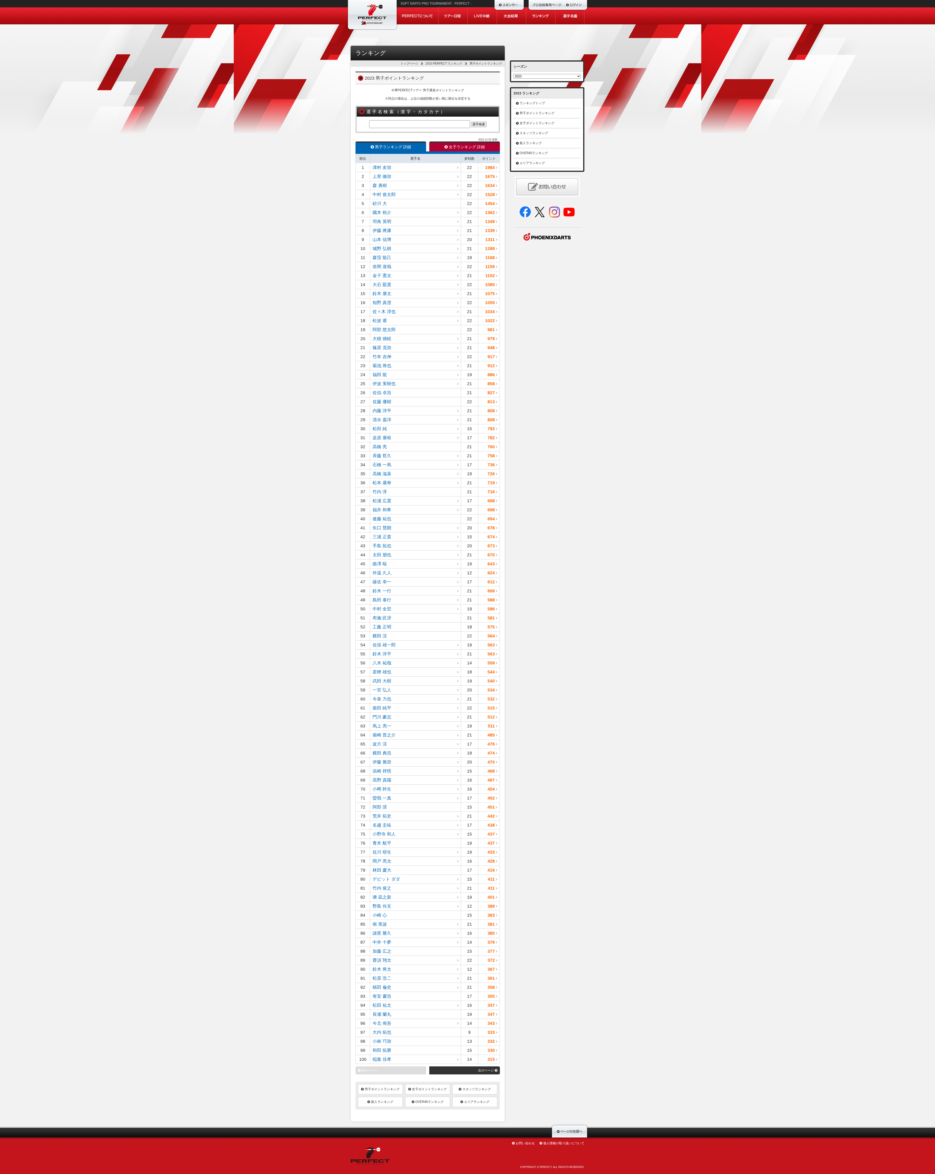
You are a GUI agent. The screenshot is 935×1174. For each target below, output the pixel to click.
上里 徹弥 (382, 176)
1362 (490, 212)
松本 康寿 (382, 482)
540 (491, 681)
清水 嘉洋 (382, 419)
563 (491, 645)
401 (491, 897)
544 (491, 672)
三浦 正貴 (382, 536)
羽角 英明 (382, 221)
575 (491, 626)
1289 (490, 248)
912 (491, 365)
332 (491, 1041)
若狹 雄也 (382, 672)
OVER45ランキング (429, 1102)
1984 (490, 167)
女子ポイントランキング (429, 1089)
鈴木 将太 (382, 969)
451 (491, 807)
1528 (490, 194)
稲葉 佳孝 (382, 1059)
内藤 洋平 (382, 410)
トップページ (409, 63)
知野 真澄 (382, 302)
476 (491, 744)
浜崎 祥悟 (382, 771)
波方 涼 (380, 744)
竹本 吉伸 (382, 356)
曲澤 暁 (380, 563)
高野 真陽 (382, 780)
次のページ (486, 1070)
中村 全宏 (382, 608)
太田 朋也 (382, 554)
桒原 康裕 (382, 437)
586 (491, 608)
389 (491, 906)
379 (491, 942)
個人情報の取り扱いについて (563, 1143)
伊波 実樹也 (384, 383)
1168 (490, 257)
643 (491, 563)
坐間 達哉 (382, 266)
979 (491, 338)
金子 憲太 (382, 275)
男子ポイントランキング (382, 1089)
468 (491, 771)
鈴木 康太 (382, 293)
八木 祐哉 (382, 663)
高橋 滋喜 (382, 473)
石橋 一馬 (382, 464)
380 (491, 933)
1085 (490, 284)
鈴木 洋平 (382, 654)
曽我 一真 (382, 798)
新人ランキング (381, 1102)
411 (491, 879)
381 (491, 924)
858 (491, 383)
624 (491, 572)
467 (491, 780)
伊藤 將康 (382, 230)
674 (491, 536)
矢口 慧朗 (382, 527)
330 (491, 1050)
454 (491, 789)
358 (491, 987)
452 (491, 798)
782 (491, 437)
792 (491, 428)
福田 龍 (380, 374)
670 (491, 554)
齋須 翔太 (382, 960)
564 (491, 636)
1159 (490, 266)
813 (491, 401)
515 (491, 708)
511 (491, 726)
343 (491, 1023)
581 (491, 617)
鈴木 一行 (382, 590)
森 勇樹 (380, 185)
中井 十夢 (382, 942)
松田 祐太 (382, 1005)
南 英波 (380, 924)
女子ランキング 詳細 (466, 147)
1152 (490, 275)
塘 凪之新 (382, 897)
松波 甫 (380, 320)
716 (491, 491)
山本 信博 (382, 239)
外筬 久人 (382, 572)
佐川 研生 (382, 852)
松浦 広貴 (382, 500)
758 (491, 455)
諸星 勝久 (382, 933)
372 (491, 960)
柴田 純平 (382, 708)
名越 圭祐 (382, 825)
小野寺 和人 (384, 834)
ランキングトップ (532, 103)
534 (491, 690)
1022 (490, 320)
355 (491, 996)
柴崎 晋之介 (384, 735)
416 (491, 870)
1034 (490, 311)
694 (491, 518)
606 (491, 590)
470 (491, 762)
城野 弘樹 (382, 248)
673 (491, 545)
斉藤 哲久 (382, 455)
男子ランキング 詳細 (392, 147)
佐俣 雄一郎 (384, 645)
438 (491, 825)
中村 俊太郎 (384, 194)
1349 (490, 221)
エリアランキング (476, 1102)
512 (491, 717)
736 (491, 464)
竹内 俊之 (382, 888)
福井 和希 (382, 509)
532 (491, 699)
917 (491, 356)
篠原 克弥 (382, 347)
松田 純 (380, 428)
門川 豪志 (382, 717)
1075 (490, 293)
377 (491, 951)
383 (491, 915)
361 (491, 978)
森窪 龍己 (382, 257)
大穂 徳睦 (382, 338)
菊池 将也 (382, 365)
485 (491, 735)
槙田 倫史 (382, 987)
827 (491, 392)
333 (491, 1032)
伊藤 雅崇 (382, 762)
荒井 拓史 (382, 816)
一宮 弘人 (382, 690)
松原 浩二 (382, 978)
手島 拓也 (382, 545)
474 (491, 753)
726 (491, 473)
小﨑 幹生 (382, 789)
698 (491, 500)
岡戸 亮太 (382, 861)
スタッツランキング (476, 1089)
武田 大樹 (382, 681)
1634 (490, 185)
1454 (490, 203)
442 (491, 816)
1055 (490, 302)
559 (491, 663)
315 (491, 1059)
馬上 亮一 (382, 726)
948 (491, 347)
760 (491, 446)
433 (491, 852)
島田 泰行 (382, 599)
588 (491, 599)
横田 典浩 (382, 753)
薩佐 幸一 (382, 581)
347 (491, 1005)
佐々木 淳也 (384, 311)
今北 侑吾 (382, 1023)
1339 (490, 230)
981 (491, 329)
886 (491, 374)
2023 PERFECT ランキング (444, 63)
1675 (490, 176)
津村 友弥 (382, 167)
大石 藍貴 (382, 284)
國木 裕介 (382, 212)
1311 (490, 239)
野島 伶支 (382, 906)
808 (491, 410)
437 (491, 834)
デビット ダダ (386, 879)
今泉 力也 (382, 699)
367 (491, 969)
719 (491, 482)
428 (491, 861)
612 (491, 581)
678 (491, 527)
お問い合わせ (525, 1143)
